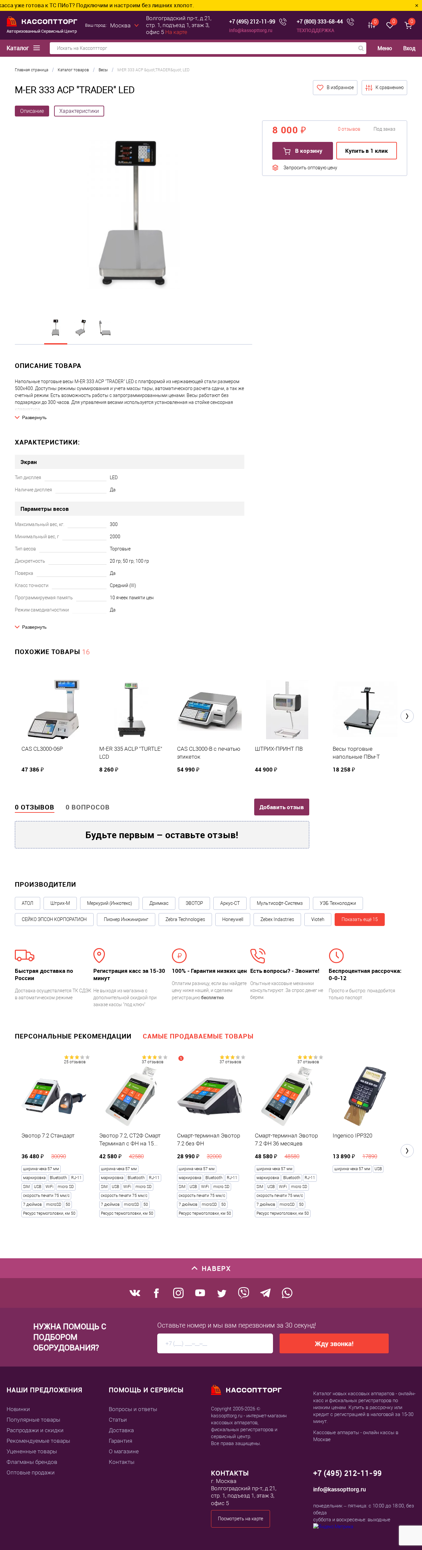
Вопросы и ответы (133, 1409)
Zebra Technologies (185, 919)
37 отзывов (153, 1062)
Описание (32, 111)
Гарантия (120, 1440)
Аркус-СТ (230, 903)
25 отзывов (75, 1062)
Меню (384, 48)
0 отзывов (34, 807)
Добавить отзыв (281, 807)
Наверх (216, 1268)
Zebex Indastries (277, 919)
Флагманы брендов (32, 1462)
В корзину (308, 150)
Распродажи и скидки (35, 1430)
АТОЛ (27, 903)
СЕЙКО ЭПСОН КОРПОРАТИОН (54, 919)
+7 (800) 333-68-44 (320, 21)
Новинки (18, 1409)
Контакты (122, 1462)
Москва (120, 25)
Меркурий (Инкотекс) (109, 903)
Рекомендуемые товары (38, 1440)
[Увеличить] (133, 215)
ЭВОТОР (194, 903)
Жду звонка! (334, 1343)
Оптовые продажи (31, 1472)
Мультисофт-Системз (280, 903)
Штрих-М (60, 903)
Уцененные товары (32, 1451)
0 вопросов (88, 807)
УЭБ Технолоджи (338, 903)
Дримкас (158, 903)
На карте (176, 32)
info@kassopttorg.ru (250, 30)
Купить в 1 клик (366, 150)
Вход (409, 48)
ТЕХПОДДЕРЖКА (315, 30)
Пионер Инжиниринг (126, 919)
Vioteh (317, 919)
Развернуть (34, 417)
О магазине (124, 1451)
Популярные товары (33, 1419)
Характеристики (79, 111)
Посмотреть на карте (240, 1518)
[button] (407, 716)
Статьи (118, 1419)
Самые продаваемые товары (198, 1036)
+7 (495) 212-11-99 (252, 21)
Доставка (121, 1430)
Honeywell (232, 919)
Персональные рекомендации (73, 1036)
